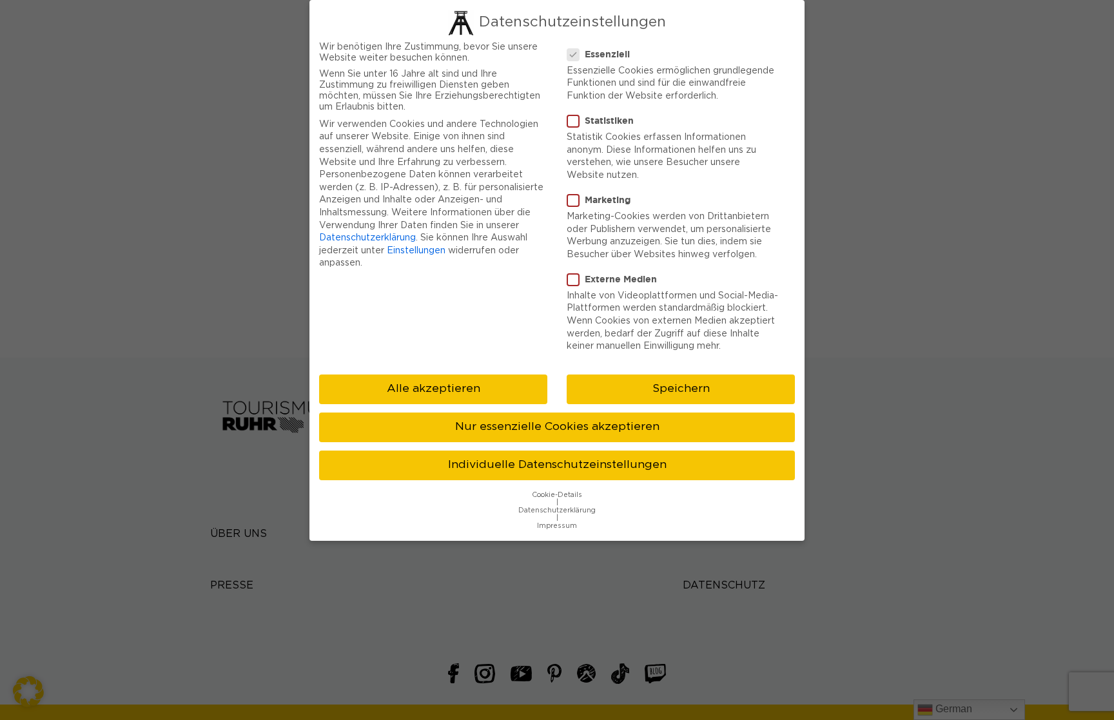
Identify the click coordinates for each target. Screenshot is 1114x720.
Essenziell (607, 53)
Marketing (607, 199)
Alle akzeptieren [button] (433, 388)
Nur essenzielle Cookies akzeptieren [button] (557, 427)
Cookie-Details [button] (557, 495)
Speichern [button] (681, 388)
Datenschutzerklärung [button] (557, 510)
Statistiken (609, 120)
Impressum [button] (557, 526)
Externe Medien (621, 278)
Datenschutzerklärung (367, 237)
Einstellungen (416, 250)
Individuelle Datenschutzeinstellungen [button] (557, 465)
